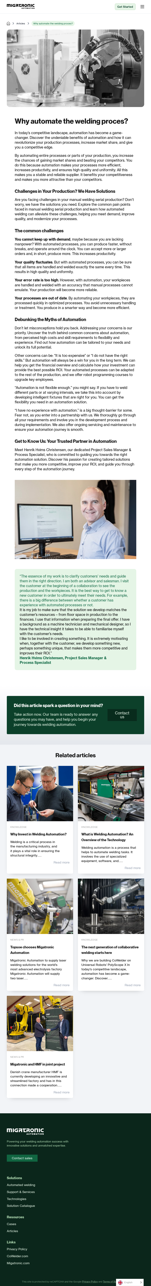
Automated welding (21, 1185)
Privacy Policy (17, 1249)
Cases (11, 1224)
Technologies (16, 1199)
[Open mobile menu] (142, 6)
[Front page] (25, 1132)
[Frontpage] (20, 6)
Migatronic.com (18, 1263)
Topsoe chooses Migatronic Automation (32, 950)
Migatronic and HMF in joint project (37, 1064)
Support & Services (21, 1192)
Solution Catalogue (21, 1206)
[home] (8, 23)
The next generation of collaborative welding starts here (110, 950)
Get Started (125, 6)
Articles (20, 23)
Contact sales (22, 1158)
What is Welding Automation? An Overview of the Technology (107, 837)
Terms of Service (112, 1281)
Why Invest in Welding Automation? (38, 834)
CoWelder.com (17, 1256)
